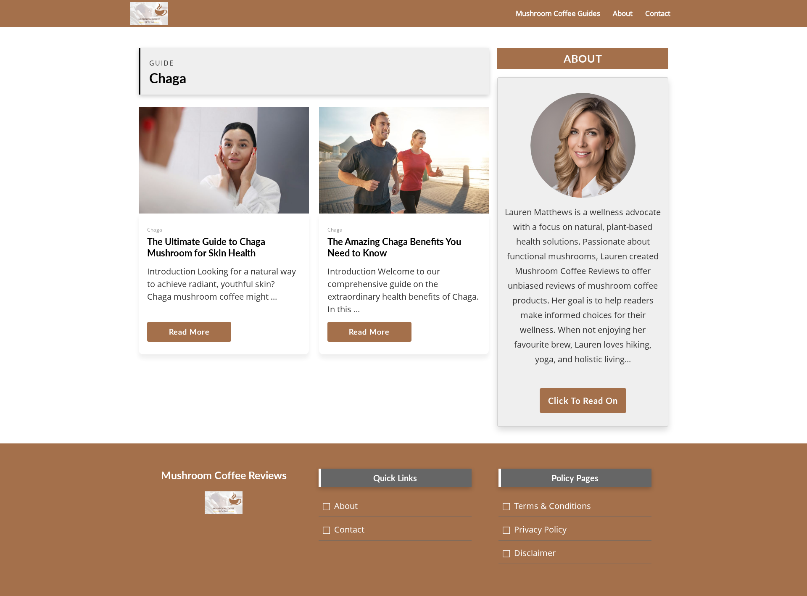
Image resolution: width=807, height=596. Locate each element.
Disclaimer (535, 553)
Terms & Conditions (552, 506)
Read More (189, 331)
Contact (657, 13)
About (623, 13)
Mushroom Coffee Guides (558, 13)
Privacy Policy (540, 529)
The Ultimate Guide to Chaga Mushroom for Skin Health (206, 247)
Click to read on (583, 401)
